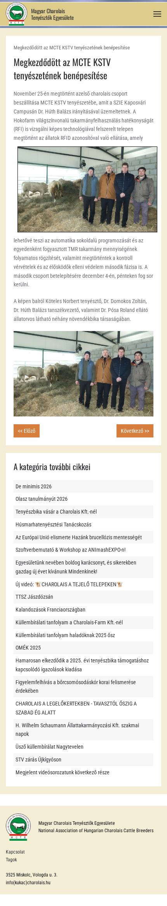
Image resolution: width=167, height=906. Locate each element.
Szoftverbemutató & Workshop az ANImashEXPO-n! (70, 550)
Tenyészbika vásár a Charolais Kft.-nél (56, 512)
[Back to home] (16, 14)
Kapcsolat (15, 852)
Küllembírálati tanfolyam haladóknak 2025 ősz (65, 635)
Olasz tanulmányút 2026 (42, 499)
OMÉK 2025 (28, 648)
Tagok (11, 859)
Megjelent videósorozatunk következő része (63, 772)
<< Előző (26, 431)
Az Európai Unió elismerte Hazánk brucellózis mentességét (79, 537)
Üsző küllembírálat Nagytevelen (50, 747)
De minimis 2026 (34, 486)
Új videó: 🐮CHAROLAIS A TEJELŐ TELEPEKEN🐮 (69, 584)
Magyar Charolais (48, 11)
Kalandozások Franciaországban (50, 609)
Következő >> (135, 431)
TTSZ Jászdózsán (34, 597)
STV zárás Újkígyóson (38, 759)
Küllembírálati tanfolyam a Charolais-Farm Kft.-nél (69, 622)
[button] (157, 14)
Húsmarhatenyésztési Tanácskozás (53, 524)
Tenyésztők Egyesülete (52, 17)
